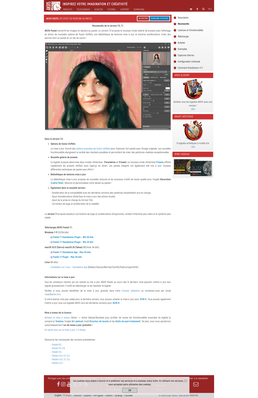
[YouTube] (69, 384)
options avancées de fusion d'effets (93, 148)
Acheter (143, 18)
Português (98, 395)
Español (87, 395)
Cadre (54, 183)
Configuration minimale (189, 61)
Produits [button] (67, 9)
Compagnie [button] (138, 9)
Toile (60, 183)
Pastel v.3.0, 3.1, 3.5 (60, 359)
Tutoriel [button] (111, 9)
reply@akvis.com (53, 294)
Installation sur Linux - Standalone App (69, 267)
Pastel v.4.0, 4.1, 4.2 (60, 355)
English (58, 395)
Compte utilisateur (131, 290)
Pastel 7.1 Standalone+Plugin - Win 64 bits (73, 237)
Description (183, 17)
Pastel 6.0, (57, 344)
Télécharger (83, 9)
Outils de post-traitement (127, 321)
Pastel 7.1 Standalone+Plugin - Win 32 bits (73, 242)
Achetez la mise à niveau (57, 317)
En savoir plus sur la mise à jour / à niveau (65, 329)
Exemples (182, 49)
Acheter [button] (98, 9)
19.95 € (143, 299)
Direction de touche (99, 321)
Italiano (109, 395)
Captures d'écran (186, 55)
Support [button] (124, 9)
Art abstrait (77, 321)
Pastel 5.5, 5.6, (58, 348)
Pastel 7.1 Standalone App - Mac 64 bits (72, 252)
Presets (160, 162)
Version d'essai (159, 18)
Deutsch (78, 395)
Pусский (128, 395)
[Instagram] (63, 384)
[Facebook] (58, 384)
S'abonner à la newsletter (196, 378)
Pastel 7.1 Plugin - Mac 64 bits (67, 257)
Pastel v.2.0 (57, 363)
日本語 (118, 395)
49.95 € (116, 303)
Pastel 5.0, (57, 352)
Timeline (59, 321)
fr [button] (209, 9)
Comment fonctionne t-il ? (190, 67)
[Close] (185, 380)
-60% (193, 109)
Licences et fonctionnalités (190, 30)
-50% (193, 147)
